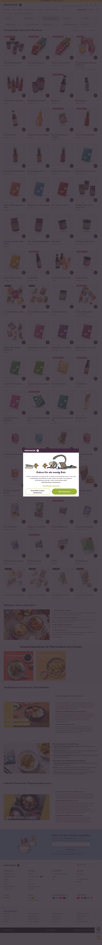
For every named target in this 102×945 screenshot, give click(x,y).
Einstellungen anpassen (51, 486)
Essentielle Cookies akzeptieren (37, 491)
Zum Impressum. (56, 482)
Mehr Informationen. (47, 482)
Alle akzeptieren (64, 491)
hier (61, 480)
